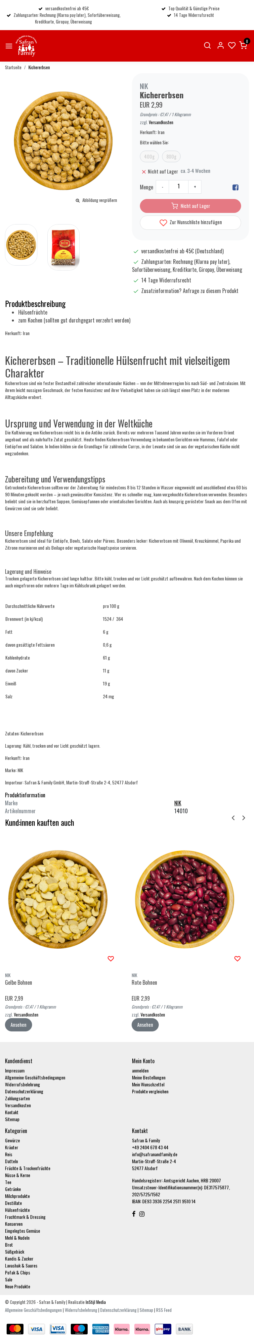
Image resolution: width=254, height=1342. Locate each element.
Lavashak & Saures (21, 1265)
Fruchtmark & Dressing (25, 1216)
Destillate (13, 1202)
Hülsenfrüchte (17, 1209)
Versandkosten (161, 122)
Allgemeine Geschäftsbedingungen (35, 1077)
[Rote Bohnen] (190, 899)
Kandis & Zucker (19, 1258)
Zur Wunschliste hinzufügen (195, 222)
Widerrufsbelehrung (22, 1084)
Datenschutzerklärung (24, 1091)
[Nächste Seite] (244, 817)
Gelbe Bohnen (18, 982)
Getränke (13, 1188)
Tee (8, 1181)
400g (149, 156)
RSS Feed (164, 1310)
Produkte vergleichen (150, 1091)
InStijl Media (95, 1302)
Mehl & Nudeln (17, 1237)
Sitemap (12, 1119)
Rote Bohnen (144, 982)
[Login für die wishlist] (111, 958)
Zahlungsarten (17, 1098)
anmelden (140, 1070)
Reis (8, 1154)
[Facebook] (235, 187)
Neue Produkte (17, 1286)
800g (171, 156)
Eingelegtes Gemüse (22, 1230)
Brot (9, 1244)
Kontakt (12, 1112)
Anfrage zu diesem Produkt (210, 291)
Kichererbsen (39, 67)
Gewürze (12, 1140)
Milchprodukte (17, 1195)
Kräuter (11, 1147)
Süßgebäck (14, 1251)
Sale (8, 1279)
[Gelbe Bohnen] (63, 899)
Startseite (13, 67)
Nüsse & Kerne (17, 1174)
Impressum (14, 1070)
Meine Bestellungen (148, 1077)
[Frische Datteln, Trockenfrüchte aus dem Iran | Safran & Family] (26, 46)
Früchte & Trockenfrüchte (27, 1168)
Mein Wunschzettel (148, 1084)
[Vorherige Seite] (233, 817)
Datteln (11, 1161)
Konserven (13, 1223)
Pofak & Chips (17, 1272)
